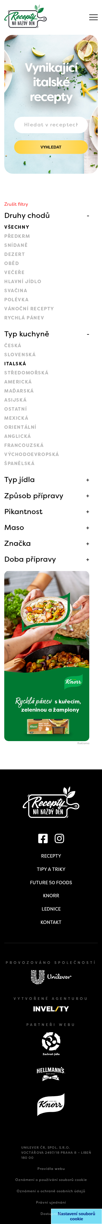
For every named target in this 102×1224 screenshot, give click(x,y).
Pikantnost (23, 511)
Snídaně (16, 245)
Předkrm (17, 236)
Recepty (51, 856)
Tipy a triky (51, 869)
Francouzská (24, 445)
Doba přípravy (30, 559)
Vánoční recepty (29, 309)
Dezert (14, 254)
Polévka (16, 300)
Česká (13, 346)
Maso (14, 527)
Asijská (15, 400)
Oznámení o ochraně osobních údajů (51, 1191)
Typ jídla (19, 479)
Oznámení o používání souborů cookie (51, 1180)
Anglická (17, 436)
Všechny (16, 227)
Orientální (20, 427)
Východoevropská (31, 454)
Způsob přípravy (33, 495)
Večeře (14, 272)
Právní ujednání (51, 1202)
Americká (18, 382)
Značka (17, 543)
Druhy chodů (27, 215)
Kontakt (51, 922)
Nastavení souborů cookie (76, 1216)
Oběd (11, 263)
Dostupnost (51, 1214)
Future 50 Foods (51, 883)
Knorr (51, 896)
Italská (15, 364)
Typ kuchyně (26, 334)
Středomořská (26, 373)
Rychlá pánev (24, 318)
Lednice (51, 909)
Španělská (19, 463)
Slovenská (20, 355)
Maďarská (19, 391)
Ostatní (15, 409)
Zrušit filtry (16, 204)
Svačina (15, 291)
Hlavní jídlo (22, 282)
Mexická (16, 418)
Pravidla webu (51, 1168)
